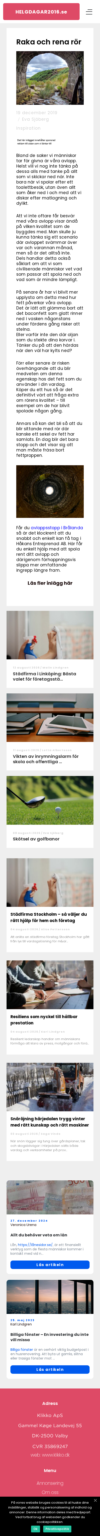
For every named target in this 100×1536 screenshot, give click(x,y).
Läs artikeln (50, 1264)
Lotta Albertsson (57, 750)
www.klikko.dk (56, 1455)
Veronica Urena (23, 1224)
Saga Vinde (51, 1134)
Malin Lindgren (55, 667)
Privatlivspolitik (57, 1529)
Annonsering (50, 1483)
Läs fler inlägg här (50, 583)
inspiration (28, 128)
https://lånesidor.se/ (35, 1244)
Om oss (50, 1492)
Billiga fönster (21, 1349)
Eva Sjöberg (35, 119)
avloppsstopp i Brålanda (57, 527)
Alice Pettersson (55, 929)
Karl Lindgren (53, 1032)
